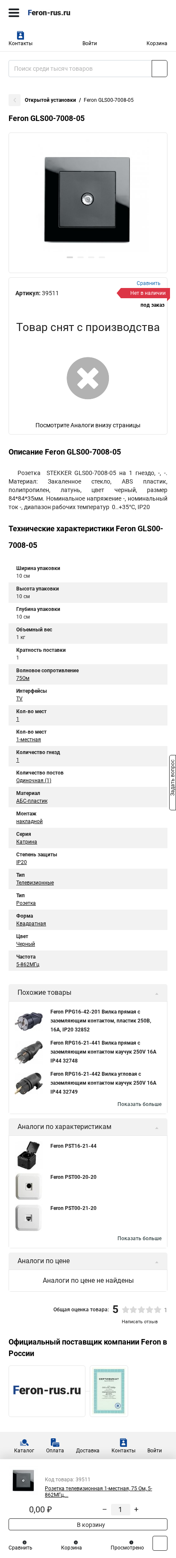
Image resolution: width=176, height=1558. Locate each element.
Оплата (55, 1451)
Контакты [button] (20, 43)
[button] (70, 257)
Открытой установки (50, 100)
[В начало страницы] (160, 1543)
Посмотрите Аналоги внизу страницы (88, 425)
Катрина (26, 842)
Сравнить (20, 1548)
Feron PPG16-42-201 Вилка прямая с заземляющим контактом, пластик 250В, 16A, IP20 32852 (100, 1021)
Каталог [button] (24, 1451)
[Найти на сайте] (159, 68)
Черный (25, 944)
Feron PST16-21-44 (73, 1146)
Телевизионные (35, 883)
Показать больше (139, 1104)
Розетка (26, 903)
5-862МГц (27, 965)
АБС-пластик (31, 801)
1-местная (28, 740)
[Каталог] (14, 13)
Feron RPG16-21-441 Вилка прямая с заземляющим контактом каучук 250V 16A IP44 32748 (103, 1052)
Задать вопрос (173, 778)
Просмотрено (127, 1548)
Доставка (88, 1451)
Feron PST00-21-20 (73, 1208)
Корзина (157, 43)
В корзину (90, 1524)
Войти (89, 43)
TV (19, 699)
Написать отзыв (140, 1322)
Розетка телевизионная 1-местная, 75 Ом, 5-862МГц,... (98, 1492)
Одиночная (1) (33, 780)
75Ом (22, 678)
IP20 (21, 862)
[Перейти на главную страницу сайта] (64, 13)
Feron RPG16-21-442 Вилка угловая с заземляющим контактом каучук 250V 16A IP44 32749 (103, 1083)
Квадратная (31, 924)
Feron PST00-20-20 (73, 1177)
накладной (29, 821)
